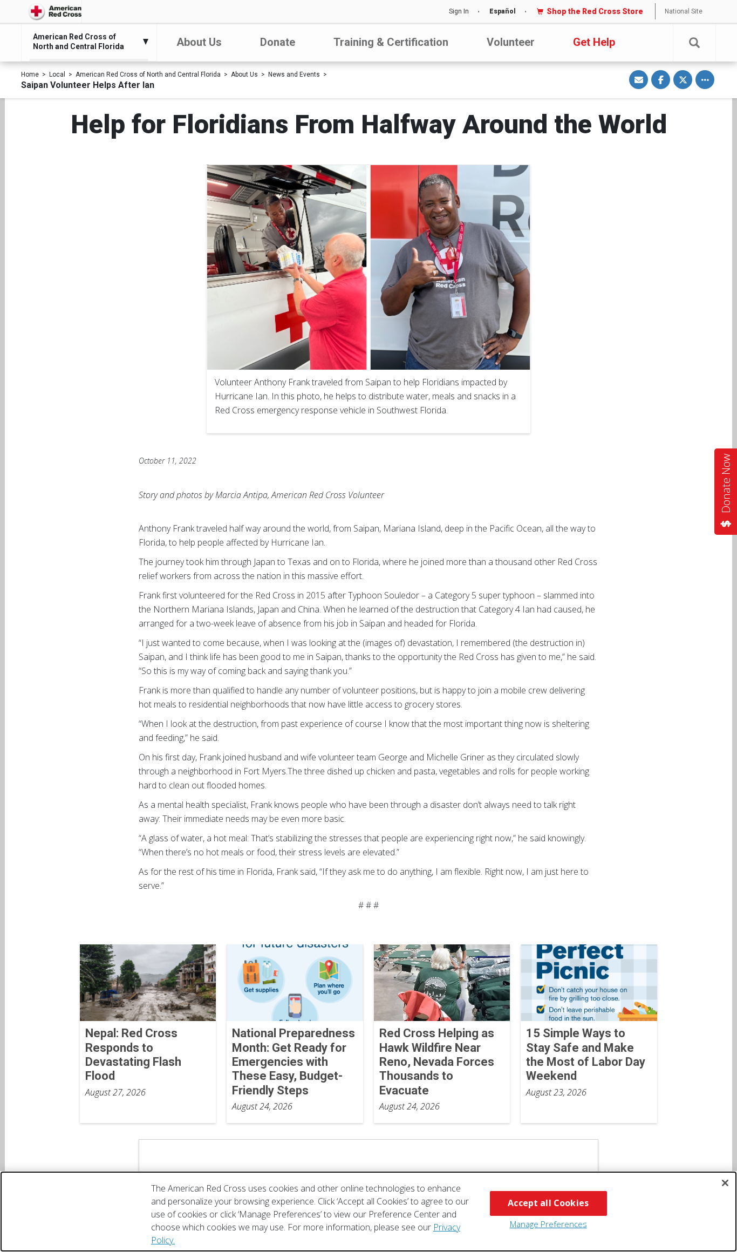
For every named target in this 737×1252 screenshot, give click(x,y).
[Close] (725, 1183)
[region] (368, 1211)
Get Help (594, 42)
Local (57, 74)
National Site (683, 11)
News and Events (294, 74)
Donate (277, 42)
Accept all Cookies (548, 1203)
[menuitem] (86, 41)
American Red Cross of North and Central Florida (148, 74)
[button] (694, 43)
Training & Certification (390, 42)
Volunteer (511, 42)
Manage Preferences (548, 1224)
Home (30, 74)
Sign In (459, 11)
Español (502, 11)
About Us (199, 42)
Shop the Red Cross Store (595, 11)
